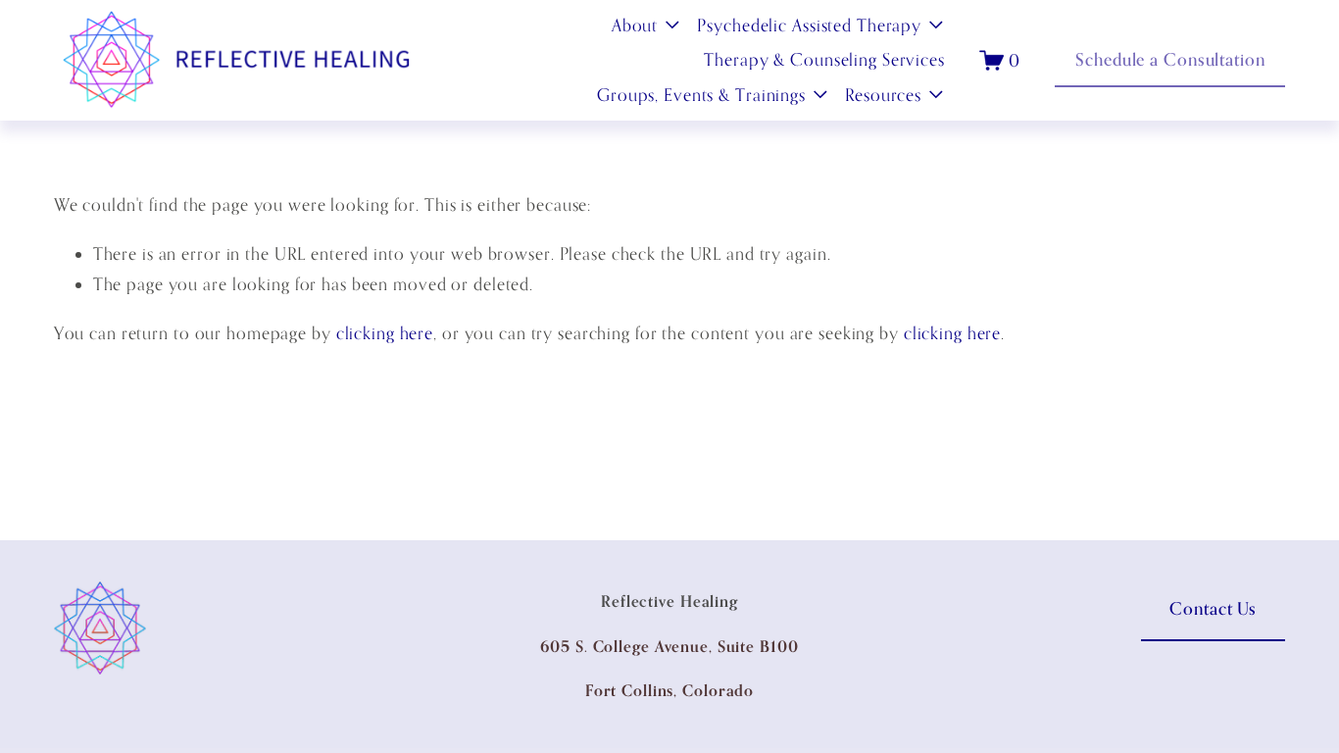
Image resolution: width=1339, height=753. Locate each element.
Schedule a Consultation (1170, 59)
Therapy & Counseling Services (824, 59)
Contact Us (1213, 608)
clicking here (384, 333)
